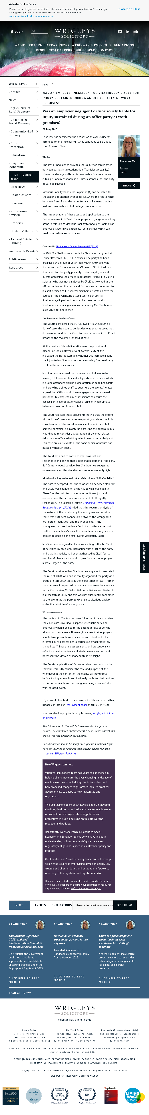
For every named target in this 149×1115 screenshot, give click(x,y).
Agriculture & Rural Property (19, 109)
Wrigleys (18, 84)
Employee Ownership (17, 165)
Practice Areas (43, 45)
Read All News (20, 993)
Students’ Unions (23, 231)
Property (17, 223)
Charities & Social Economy (20, 121)
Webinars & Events (89, 45)
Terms (18, 1059)
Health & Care (21, 195)
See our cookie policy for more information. (31, 16)
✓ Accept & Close (129, 9)
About (20, 45)
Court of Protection (16, 145)
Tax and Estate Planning (20, 241)
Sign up (122, 905)
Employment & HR (22, 176)
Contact (105, 50)
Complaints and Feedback (59, 1063)
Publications (121, 45)
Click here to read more (24, 980)
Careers (64, 50)
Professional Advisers (19, 213)
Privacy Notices (61, 1059)
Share (127, 185)
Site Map (36, 1063)
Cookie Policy (104, 1059)
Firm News (18, 186)
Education (18, 155)
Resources (45, 50)
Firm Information (124, 1059)
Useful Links (110, 1063)
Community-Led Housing (21, 133)
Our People (84, 50)
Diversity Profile (83, 1059)
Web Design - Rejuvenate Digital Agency (74, 1076)
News (64, 45)
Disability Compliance (36, 1059)
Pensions (17, 203)
